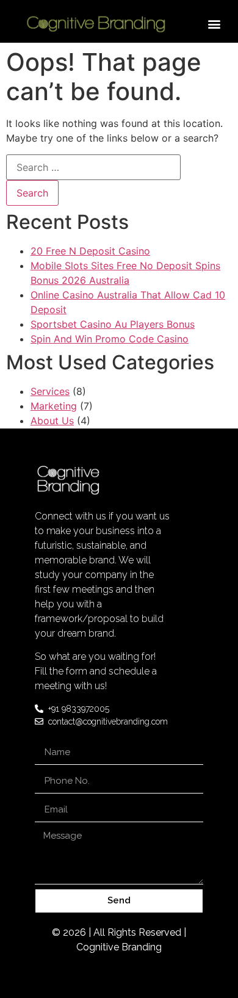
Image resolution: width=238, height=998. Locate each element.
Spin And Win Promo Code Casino (110, 339)
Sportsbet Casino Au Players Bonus (113, 324)
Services (50, 391)
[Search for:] (93, 167)
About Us (52, 420)
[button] (214, 23)
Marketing (54, 406)
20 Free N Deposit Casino (90, 251)
